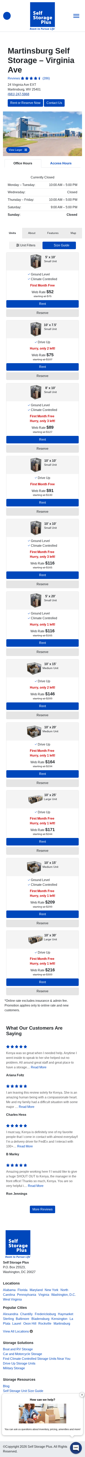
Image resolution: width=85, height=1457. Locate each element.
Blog (6, 1386)
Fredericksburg (45, 1314)
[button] (9, 133)
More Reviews (42, 1209)
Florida (22, 1290)
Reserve (42, 313)
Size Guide (61, 245)
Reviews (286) (29, 78)
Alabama (9, 1290)
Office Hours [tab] (22, 163)
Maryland (36, 1290)
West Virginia (12, 1299)
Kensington (59, 1318)
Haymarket (65, 1314)
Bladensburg (40, 1318)
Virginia (43, 1294)
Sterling (8, 1318)
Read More (38, 1067)
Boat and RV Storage (18, 1349)
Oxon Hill (29, 1323)
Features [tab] (53, 233)
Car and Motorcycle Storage (22, 1354)
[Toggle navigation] (76, 16)
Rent (42, 303)
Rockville (44, 1323)
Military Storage (14, 1368)
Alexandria (10, 1314)
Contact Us (54, 103)
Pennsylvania (26, 1294)
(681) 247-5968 (18, 94)
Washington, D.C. (63, 1294)
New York (51, 1290)
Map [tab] (73, 233)
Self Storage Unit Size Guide (23, 1391)
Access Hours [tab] (61, 163)
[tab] (12, 233)
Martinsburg (62, 1323)
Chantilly (26, 1314)
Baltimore (22, 1318)
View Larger (16, 149)
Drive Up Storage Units (19, 1363)
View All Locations (16, 1331)
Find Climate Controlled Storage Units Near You (36, 1358)
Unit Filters (27, 245)
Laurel (16, 1323)
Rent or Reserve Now (25, 103)
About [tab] (31, 233)
